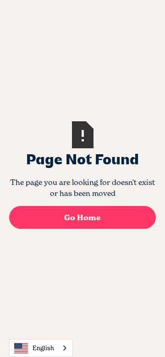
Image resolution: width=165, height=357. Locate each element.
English (43, 348)
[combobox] (41, 348)
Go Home (82, 217)
